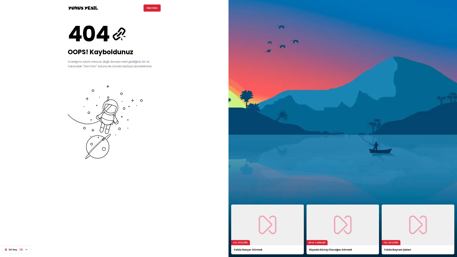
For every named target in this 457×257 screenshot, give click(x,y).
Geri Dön (152, 8)
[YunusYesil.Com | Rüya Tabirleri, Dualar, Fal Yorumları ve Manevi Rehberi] (83, 8)
